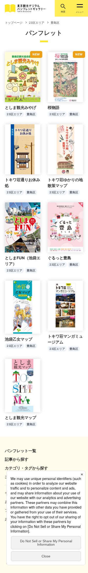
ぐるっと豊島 (59, 257)
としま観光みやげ (20, 107)
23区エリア (14, 114)
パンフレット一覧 (20, 450)
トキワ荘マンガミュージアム (65, 339)
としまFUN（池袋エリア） (22, 260)
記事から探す (16, 459)
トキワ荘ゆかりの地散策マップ (65, 182)
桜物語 (53, 107)
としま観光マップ (20, 417)
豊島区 (31, 114)
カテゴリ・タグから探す (26, 468)
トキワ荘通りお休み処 (22, 182)
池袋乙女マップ (18, 339)
